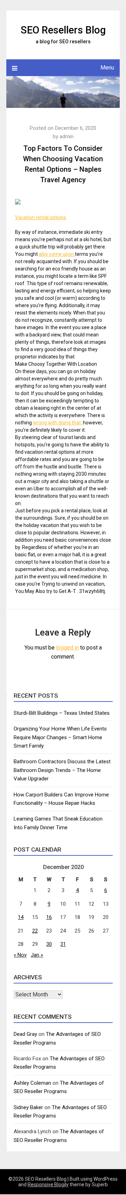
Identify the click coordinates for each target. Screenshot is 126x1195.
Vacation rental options (40, 217)
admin (66, 136)
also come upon (57, 254)
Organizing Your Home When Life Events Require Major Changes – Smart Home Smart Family (60, 737)
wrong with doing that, (58, 422)
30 (49, 944)
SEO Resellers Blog (63, 30)
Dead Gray (25, 1034)
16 (49, 917)
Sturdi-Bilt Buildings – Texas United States (62, 713)
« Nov (20, 955)
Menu (107, 67)
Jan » (37, 955)
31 (63, 944)
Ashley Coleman (32, 1083)
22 (35, 931)
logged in (67, 647)
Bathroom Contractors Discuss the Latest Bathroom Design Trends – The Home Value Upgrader (62, 770)
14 (20, 917)
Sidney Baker (28, 1107)
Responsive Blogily (48, 1184)
